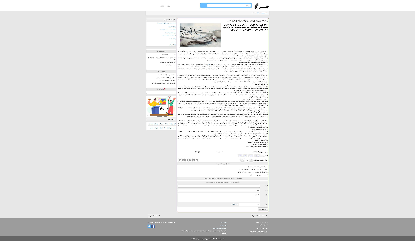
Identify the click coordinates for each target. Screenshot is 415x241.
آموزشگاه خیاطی (172, 26)
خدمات (150, 123)
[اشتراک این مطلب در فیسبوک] (190, 160)
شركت (156, 127)
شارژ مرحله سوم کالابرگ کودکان (168, 55)
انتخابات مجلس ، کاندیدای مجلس (168, 29)
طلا (164, 127)
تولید (240, 155)
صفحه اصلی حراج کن (153, 215)
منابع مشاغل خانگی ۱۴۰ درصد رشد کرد (258, 175)
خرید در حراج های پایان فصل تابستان (167, 75)
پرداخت (169, 127)
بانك (174, 127)
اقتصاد (162, 123)
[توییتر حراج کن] (149, 226)
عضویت (162, 6)
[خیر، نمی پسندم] (242, 160)
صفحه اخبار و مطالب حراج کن (258, 215)
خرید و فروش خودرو (171, 32)
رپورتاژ (156, 123)
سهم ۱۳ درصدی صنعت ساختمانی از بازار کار (257, 167)
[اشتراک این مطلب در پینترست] (186, 160)
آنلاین (251, 155)
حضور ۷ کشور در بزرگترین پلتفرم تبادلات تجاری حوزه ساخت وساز (252, 169)
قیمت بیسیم (173, 44)
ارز (175, 123)
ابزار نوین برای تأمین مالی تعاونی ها (167, 80)
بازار (209, 64)
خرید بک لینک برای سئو (219, 228)
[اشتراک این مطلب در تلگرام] (193, 160)
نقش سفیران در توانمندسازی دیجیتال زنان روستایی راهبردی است (252, 172)
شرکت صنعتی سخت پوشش (169, 35)
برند (151, 127)
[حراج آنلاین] (262, 2)
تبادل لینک (223, 225)
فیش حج (174, 41)
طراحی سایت (173, 38)
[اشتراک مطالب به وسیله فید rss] (180, 160)
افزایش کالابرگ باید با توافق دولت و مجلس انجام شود (163, 83)
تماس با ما (223, 222)
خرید (161, 127)
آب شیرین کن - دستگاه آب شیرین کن (166, 23)
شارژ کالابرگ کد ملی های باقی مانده (167, 62)
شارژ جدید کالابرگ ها (170, 65)
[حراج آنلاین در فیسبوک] (153, 226)
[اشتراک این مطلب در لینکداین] (183, 160)
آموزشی (257, 155)
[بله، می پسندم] (251, 160)
